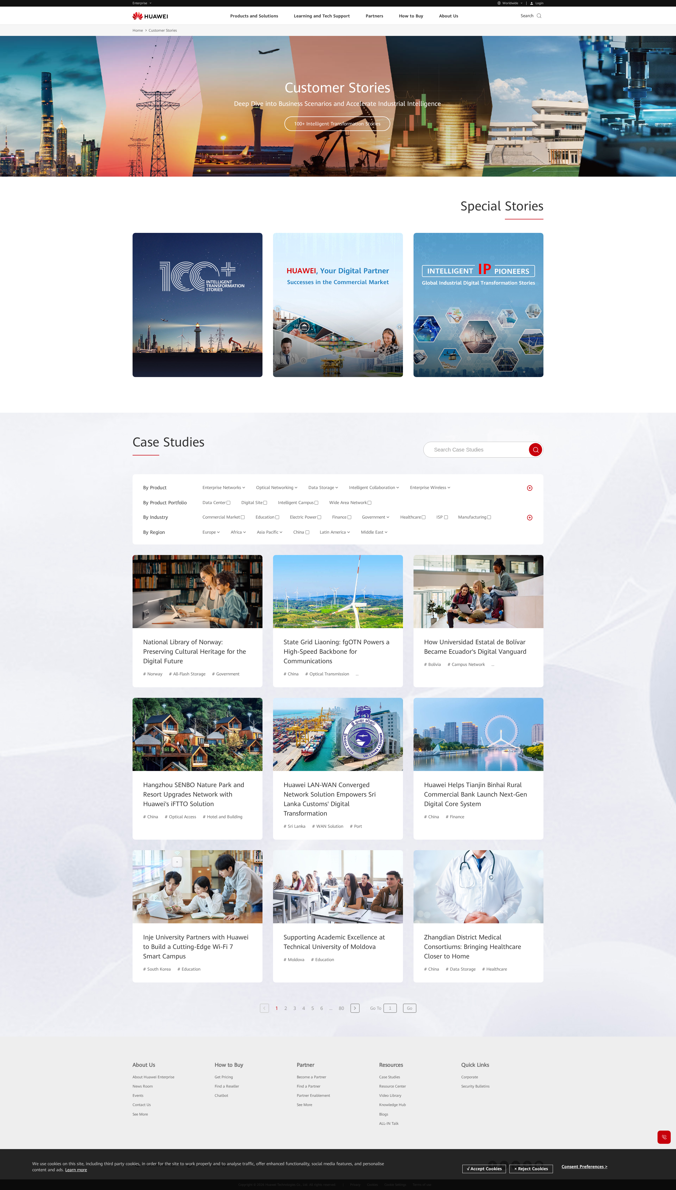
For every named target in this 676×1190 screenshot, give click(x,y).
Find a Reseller (227, 1086)
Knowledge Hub (392, 1105)
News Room (143, 1086)
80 (341, 1008)
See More (140, 1114)
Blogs (383, 1114)
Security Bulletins (475, 1086)
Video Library (390, 1095)
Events (138, 1095)
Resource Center (392, 1086)
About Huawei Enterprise (153, 1077)
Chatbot (221, 1095)
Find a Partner (308, 1086)
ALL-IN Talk (388, 1123)
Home (138, 30)
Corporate (469, 1077)
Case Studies (389, 1077)
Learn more (76, 1169)
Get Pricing (224, 1077)
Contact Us (142, 1105)
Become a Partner (311, 1077)
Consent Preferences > (584, 1166)
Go (409, 1008)
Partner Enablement (313, 1095)
